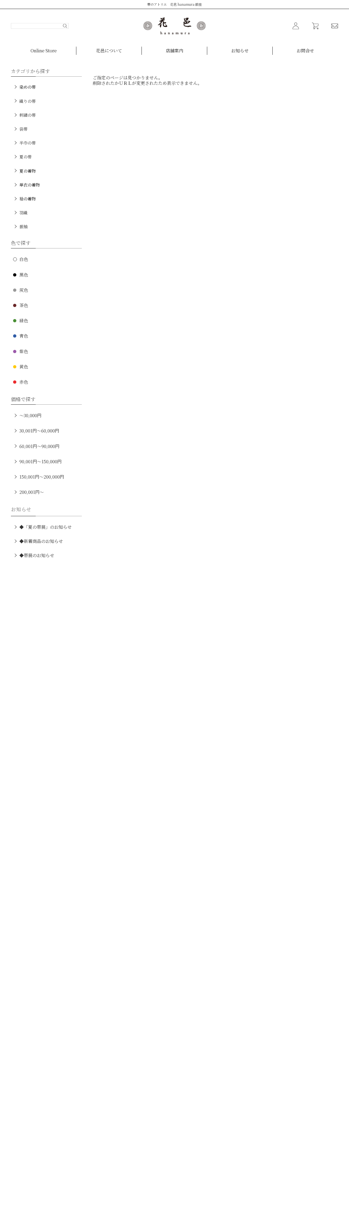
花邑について (109, 50)
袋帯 (23, 129)
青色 (23, 336)
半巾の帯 (27, 143)
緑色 (23, 320)
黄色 (23, 366)
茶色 (23, 305)
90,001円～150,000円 (40, 461)
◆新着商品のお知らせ (41, 541)
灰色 (23, 290)
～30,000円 (30, 415)
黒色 (23, 275)
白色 (23, 259)
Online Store (44, 50)
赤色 (23, 382)
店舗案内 (174, 50)
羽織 (23, 213)
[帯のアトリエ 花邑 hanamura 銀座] (174, 26)
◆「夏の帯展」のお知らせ (45, 527)
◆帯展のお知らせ (36, 555)
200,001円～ (31, 492)
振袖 (23, 226)
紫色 (23, 351)
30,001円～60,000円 (39, 431)
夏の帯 (25, 157)
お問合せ (305, 50)
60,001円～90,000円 (39, 446)
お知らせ (240, 50)
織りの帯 (27, 101)
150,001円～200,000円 (41, 477)
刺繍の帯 (27, 115)
